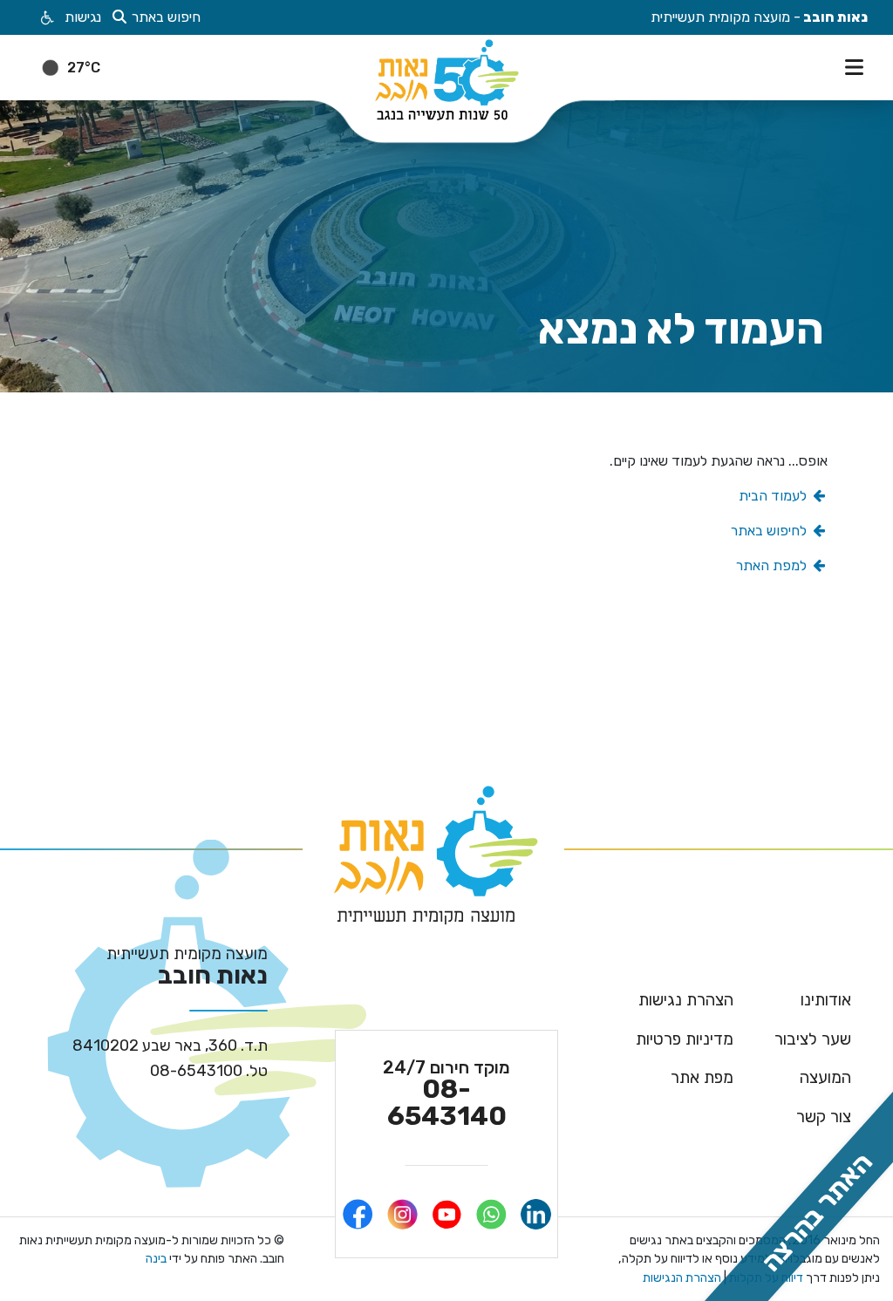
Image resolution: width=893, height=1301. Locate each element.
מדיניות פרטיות (684, 1039)
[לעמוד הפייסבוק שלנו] (358, 1214)
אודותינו (826, 1000)
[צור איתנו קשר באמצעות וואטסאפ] (491, 1214)
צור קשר (823, 1117)
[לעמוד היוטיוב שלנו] (447, 1214)
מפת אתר (702, 1077)
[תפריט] (858, 65)
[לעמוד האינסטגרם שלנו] (402, 1214)
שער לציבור (812, 1039)
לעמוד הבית (774, 495)
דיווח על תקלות (764, 1277)
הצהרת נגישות (685, 1000)
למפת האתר (773, 565)
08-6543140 (446, 1094)
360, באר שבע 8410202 (170, 1045)
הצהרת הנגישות (682, 1277)
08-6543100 (209, 1071)
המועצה (825, 1077)
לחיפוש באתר (770, 530)
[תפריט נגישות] (46, 18)
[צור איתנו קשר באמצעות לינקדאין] (536, 1214)
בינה (156, 1258)
